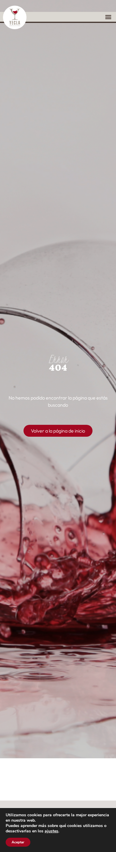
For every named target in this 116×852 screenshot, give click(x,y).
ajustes (51, 831)
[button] (108, 17)
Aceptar (18, 842)
